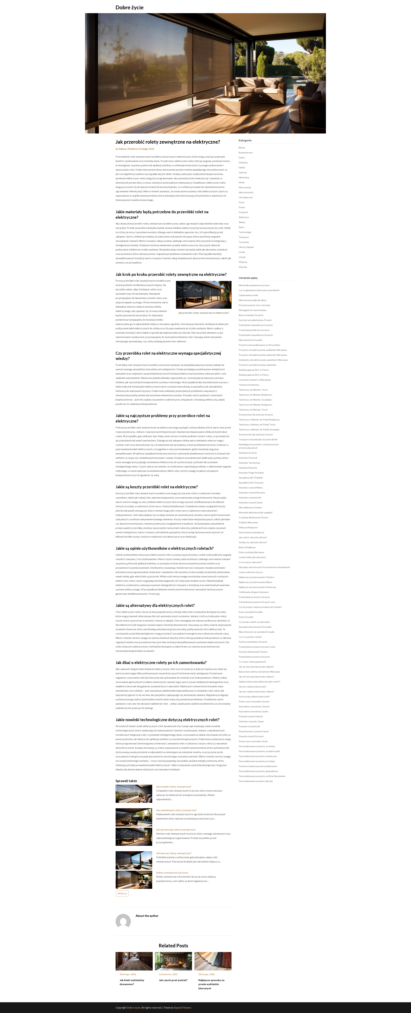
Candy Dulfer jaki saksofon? (252, 557)
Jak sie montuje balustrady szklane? (256, 666)
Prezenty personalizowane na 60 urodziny (259, 345)
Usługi (242, 257)
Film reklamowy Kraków (250, 507)
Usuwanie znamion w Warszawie (255, 379)
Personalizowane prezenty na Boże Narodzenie (262, 776)
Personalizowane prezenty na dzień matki (259, 751)
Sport (241, 227)
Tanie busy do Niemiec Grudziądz (255, 399)
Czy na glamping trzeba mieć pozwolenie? (259, 290)
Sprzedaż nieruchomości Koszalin (255, 626)
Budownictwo (246, 152)
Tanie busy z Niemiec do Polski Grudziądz (259, 429)
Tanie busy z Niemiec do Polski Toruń (257, 424)
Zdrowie (243, 267)
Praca (241, 202)
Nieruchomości (246, 192)
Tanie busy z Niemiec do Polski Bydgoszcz (259, 419)
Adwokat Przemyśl (248, 457)
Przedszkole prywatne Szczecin (254, 597)
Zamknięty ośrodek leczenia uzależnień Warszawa (263, 359)
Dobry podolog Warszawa (251, 552)
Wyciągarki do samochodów (253, 310)
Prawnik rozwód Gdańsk (251, 716)
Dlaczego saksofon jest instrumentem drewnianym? (264, 567)
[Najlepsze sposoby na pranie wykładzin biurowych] (213, 960)
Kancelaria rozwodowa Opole (253, 711)
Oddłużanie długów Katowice (254, 592)
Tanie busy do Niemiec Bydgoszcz (255, 394)
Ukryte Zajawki (246, 247)
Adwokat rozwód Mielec (251, 487)
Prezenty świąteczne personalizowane (258, 766)
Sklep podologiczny (248, 527)
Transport (244, 237)
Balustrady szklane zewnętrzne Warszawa (259, 671)
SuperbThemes (182, 1007)
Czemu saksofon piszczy (251, 572)
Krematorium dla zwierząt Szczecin (256, 414)
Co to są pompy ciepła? (250, 636)
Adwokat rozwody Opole (251, 721)
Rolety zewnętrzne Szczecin (172, 872)
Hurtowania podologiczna (251, 532)
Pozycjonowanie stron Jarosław (254, 305)
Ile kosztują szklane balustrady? (254, 696)
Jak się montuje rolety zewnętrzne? (176, 829)
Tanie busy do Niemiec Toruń (253, 389)
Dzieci (242, 157)
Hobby (242, 167)
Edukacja (243, 162)
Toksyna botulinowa (249, 384)
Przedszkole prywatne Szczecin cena (257, 602)
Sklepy (242, 222)
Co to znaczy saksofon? (250, 562)
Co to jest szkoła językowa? (252, 661)
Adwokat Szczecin (248, 452)
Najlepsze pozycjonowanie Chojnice (256, 577)
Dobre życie (130, 7)
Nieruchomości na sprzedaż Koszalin (257, 631)
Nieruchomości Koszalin (250, 340)
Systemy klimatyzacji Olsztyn (253, 651)
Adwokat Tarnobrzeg (249, 462)
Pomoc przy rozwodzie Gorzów (254, 701)
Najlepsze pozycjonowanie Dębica (255, 582)
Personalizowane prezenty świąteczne (258, 756)
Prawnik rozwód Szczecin (251, 736)
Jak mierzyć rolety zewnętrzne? (173, 853)
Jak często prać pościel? (173, 980)
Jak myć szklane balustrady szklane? (256, 691)
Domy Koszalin (246, 617)
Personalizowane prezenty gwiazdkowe (258, 771)
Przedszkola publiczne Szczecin (254, 330)
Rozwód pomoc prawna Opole (254, 731)
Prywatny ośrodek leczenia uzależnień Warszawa (263, 350)
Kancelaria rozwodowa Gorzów (254, 706)
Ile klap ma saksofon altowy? (253, 542)
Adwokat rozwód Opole (250, 502)
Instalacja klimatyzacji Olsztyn (253, 517)
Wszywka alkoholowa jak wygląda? (256, 512)
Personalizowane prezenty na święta (257, 746)
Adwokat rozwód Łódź (250, 497)
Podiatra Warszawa (248, 522)
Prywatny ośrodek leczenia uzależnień (257, 364)
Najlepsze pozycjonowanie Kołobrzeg (257, 587)
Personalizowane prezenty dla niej (256, 781)
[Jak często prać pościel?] (173, 960)
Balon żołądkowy (247, 547)
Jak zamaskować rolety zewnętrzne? (176, 810)
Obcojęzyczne (246, 197)
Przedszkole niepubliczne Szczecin (256, 325)
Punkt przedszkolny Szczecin (253, 641)
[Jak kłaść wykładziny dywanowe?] (134, 960)
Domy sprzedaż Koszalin (251, 612)
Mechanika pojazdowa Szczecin (254, 285)
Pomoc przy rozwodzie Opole (253, 741)
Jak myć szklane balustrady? (252, 686)
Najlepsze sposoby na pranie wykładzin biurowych (211, 984)
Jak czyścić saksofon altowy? (253, 537)
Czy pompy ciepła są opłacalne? (254, 622)
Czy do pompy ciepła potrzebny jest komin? (260, 607)
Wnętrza (122, 893)
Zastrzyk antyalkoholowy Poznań (255, 320)
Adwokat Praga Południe (251, 472)
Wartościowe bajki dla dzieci (252, 300)
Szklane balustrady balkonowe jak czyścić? (259, 681)
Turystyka (244, 242)
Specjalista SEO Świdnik (251, 477)
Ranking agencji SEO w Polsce (254, 369)
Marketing (244, 177)
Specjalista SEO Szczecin (251, 482)
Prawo (242, 207)
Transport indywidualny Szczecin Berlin (258, 439)
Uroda (242, 252)
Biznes (242, 147)
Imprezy (243, 172)
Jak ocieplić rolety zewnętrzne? (173, 786)
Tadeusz (122, 148)
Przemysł (243, 212)
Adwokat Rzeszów (248, 467)
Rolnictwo (244, 217)
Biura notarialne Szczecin (251, 315)
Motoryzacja (245, 187)
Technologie (245, 232)
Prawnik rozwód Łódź (249, 726)
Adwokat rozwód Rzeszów (252, 492)
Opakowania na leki (248, 295)
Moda (241, 182)
